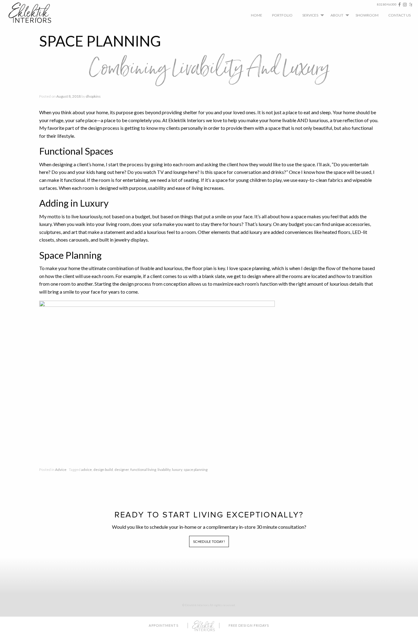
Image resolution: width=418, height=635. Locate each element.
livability (164, 469)
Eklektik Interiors (35, 12)
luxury (177, 469)
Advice (60, 469)
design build (103, 469)
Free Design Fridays (249, 625)
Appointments (163, 625)
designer (121, 469)
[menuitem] (256, 15)
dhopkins (93, 96)
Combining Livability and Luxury (209, 69)
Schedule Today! (209, 541)
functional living (143, 469)
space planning (195, 469)
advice (86, 469)
